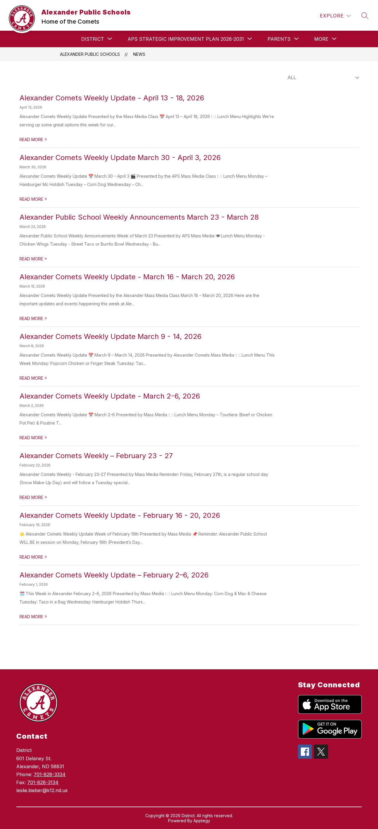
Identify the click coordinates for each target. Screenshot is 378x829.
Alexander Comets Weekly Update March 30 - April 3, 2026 (120, 157)
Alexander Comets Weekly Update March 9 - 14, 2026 (110, 336)
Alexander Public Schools (90, 54)
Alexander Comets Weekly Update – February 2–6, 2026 (113, 575)
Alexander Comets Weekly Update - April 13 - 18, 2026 (111, 98)
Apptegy (201, 820)
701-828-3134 (42, 782)
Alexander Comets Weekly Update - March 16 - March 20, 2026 (127, 276)
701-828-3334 (50, 774)
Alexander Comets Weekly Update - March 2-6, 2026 (109, 396)
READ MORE (33, 139)
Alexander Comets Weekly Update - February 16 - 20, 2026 (119, 515)
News (139, 54)
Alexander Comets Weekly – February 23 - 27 (96, 455)
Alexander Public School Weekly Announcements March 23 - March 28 (139, 217)
